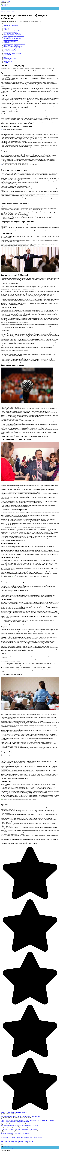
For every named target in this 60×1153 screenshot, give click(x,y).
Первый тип (7, 26)
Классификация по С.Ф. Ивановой (12, 38)
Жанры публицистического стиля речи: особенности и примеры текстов (19, 1129)
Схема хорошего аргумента (10, 58)
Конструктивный (8, 54)
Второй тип (6, 28)
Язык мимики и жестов (9, 49)
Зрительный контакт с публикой (12, 48)
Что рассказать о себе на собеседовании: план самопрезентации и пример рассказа (21, 1137)
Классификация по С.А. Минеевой (12, 53)
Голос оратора (7, 37)
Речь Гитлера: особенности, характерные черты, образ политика (17, 1141)
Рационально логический (10, 41)
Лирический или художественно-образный (14, 44)
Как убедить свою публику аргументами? (14, 36)
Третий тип (6, 29)
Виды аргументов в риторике (11, 45)
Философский (7, 42)
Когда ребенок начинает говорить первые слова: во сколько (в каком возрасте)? (20, 1116)
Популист (6, 55)
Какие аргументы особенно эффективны (14, 30)
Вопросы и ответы (8, 8)
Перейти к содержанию (6, 1)
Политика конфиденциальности (12, 1148)
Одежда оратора (8, 61)
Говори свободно (8, 59)
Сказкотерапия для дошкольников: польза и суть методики (15, 1133)
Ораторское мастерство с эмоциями (12, 34)
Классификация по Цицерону (11, 25)
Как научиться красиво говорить (12, 51)
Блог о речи (3, 5)
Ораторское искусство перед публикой (13, 46)
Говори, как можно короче (10, 32)
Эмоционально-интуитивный (11, 40)
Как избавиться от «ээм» (10, 50)
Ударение (6, 62)
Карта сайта (6, 1146)
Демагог (6, 57)
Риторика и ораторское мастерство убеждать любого (14, 1112)
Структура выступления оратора (12, 33)
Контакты (6, 9)
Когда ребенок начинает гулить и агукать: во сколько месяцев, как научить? (19, 1125)
